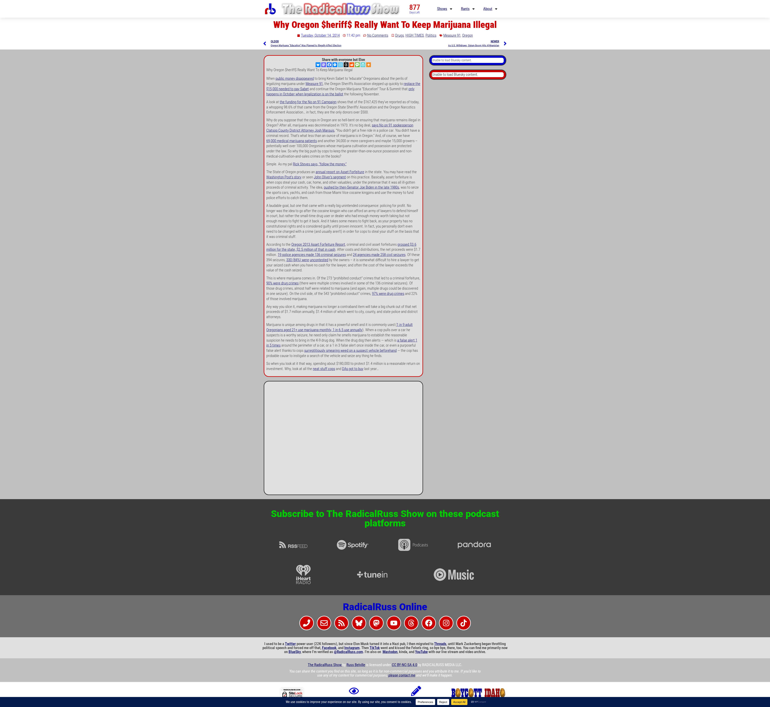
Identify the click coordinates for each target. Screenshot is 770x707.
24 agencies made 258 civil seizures (379, 255)
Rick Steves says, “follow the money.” (319, 164)
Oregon (467, 35)
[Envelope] (324, 623)
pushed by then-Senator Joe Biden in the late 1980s (361, 187)
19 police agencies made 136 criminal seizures (312, 255)
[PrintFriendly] (363, 64)
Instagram (352, 648)
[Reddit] (351, 64)
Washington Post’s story (283, 177)
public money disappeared (295, 78)
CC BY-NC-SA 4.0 (404, 665)
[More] (368, 64)
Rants (465, 9)
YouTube (421, 652)
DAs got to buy (352, 369)
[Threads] (346, 64)
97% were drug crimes (388, 293)
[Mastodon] (323, 64)
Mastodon (390, 652)
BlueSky (295, 652)
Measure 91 (452, 35)
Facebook (329, 648)
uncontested (319, 260)
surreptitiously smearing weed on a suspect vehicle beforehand (350, 350)
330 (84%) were (297, 260)
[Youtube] (394, 623)
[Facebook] (329, 64)
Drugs (399, 35)
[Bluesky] (318, 64)
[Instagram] (340, 64)
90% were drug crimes (282, 283)
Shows (442, 9)
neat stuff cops (324, 369)
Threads (440, 644)
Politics (431, 35)
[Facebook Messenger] (334, 64)
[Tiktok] (463, 623)
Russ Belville (355, 665)
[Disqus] (343, 439)
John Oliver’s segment (330, 177)
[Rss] (341, 623)
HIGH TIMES (414, 35)
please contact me (401, 675)
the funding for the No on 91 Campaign (308, 102)
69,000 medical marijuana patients (291, 141)
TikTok (375, 648)
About (487, 9)
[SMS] (357, 64)
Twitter (290, 644)
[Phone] (306, 623)
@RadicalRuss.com (348, 652)
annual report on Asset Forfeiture (340, 172)
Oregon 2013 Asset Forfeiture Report (318, 244)
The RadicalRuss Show (325, 665)
